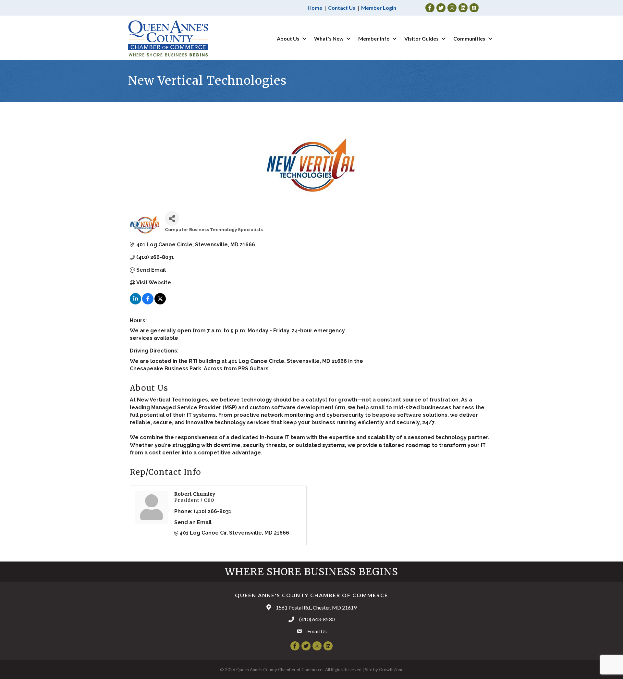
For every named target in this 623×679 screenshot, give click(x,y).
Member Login (378, 8)
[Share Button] (172, 218)
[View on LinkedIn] (135, 303)
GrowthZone (391, 669)
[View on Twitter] (160, 303)
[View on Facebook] (147, 303)
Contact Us (341, 8)
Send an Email (193, 522)
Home (315, 8)
